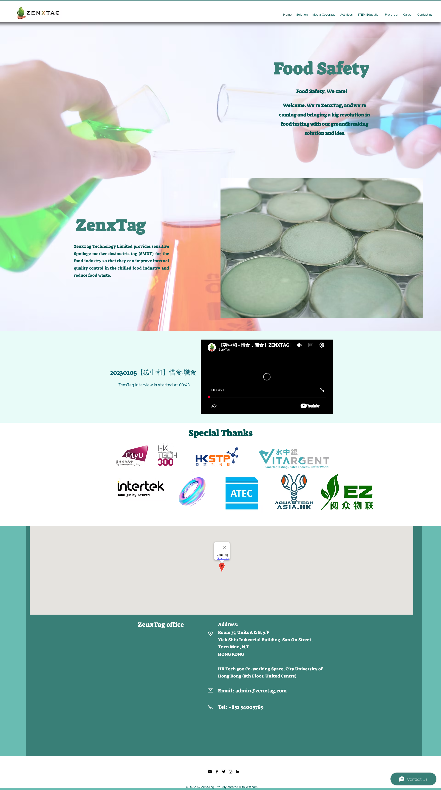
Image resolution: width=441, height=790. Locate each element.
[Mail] (210, 690)
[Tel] (210, 706)
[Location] (210, 633)
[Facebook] (217, 771)
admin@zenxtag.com (261, 690)
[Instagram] (230, 771)
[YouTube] (210, 771)
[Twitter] (223, 771)
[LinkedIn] (237, 771)
